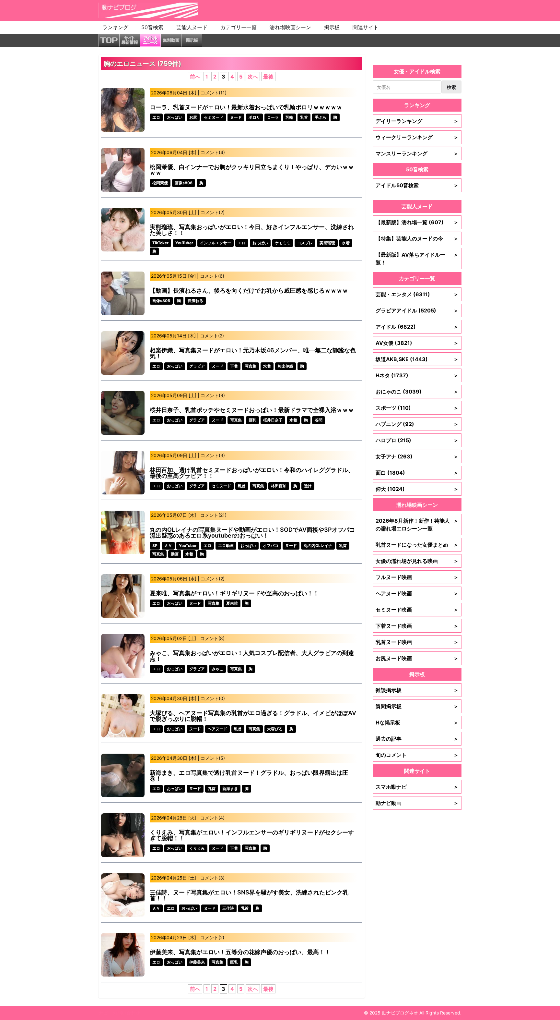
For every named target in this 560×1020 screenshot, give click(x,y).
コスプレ (305, 242)
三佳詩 (228, 908)
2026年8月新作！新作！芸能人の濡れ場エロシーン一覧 (417, 524)
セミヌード (213, 117)
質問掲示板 (417, 706)
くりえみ (197, 848)
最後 (268, 76)
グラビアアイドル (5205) (417, 310)
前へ (195, 76)
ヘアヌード (217, 728)
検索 (451, 87)
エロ (156, 117)
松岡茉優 (160, 182)
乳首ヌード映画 (417, 642)
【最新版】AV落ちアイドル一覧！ (417, 258)
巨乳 (252, 420)
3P (155, 545)
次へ (253, 76)
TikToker (160, 242)
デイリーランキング (417, 121)
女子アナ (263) (417, 456)
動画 (175, 554)
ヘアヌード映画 (417, 593)
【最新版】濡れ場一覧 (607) (417, 222)
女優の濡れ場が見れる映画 (417, 561)
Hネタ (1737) (417, 375)
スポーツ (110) (417, 408)
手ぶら (320, 117)
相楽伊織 (285, 366)
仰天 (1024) (417, 489)
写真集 (250, 366)
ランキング (115, 27)
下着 (234, 366)
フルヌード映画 (417, 577)
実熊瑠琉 (327, 242)
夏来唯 (232, 603)
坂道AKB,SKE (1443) (417, 359)
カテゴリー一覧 (238, 27)
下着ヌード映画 (417, 626)
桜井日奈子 (273, 420)
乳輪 (289, 117)
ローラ (273, 117)
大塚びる (275, 728)
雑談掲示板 (417, 690)
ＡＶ (168, 545)
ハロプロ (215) (417, 440)
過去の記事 (417, 738)
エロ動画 (226, 545)
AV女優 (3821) (417, 343)
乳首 (304, 117)
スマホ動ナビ (417, 786)
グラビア (197, 366)
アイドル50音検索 (417, 185)
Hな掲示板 (417, 722)
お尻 (193, 117)
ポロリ (254, 117)
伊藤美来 (197, 962)
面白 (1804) (417, 472)
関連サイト (366, 27)
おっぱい (174, 117)
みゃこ (217, 668)
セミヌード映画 (417, 609)
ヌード (236, 117)
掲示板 (332, 27)
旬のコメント (417, 755)
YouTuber (184, 242)
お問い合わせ (126, 1012)
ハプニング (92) (417, 424)
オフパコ (270, 545)
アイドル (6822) (417, 326)
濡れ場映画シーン (290, 27)
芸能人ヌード (191, 27)
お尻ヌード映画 (417, 658)
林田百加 (278, 485)
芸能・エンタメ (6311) (417, 294)
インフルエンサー (215, 242)
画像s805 (161, 300)
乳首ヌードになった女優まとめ (417, 544)
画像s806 (183, 182)
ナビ (103, 1012)
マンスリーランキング (417, 153)
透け (308, 485)
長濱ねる (195, 300)
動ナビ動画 (417, 803)
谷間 (318, 420)
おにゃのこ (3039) (417, 391)
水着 (346, 242)
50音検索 (152, 27)
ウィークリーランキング (417, 137)
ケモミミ (282, 242)
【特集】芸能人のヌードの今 (417, 238)
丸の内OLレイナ (318, 545)
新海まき (230, 788)
